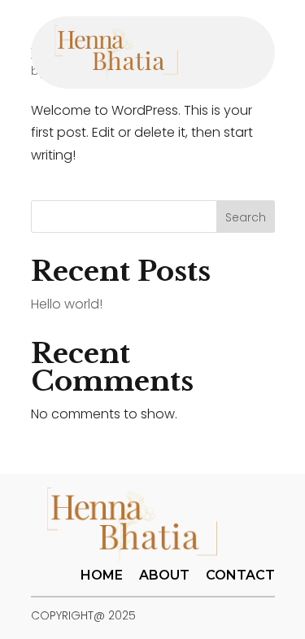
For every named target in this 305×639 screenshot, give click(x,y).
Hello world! (66, 304)
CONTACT (240, 575)
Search (245, 217)
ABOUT (164, 575)
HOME (102, 575)
